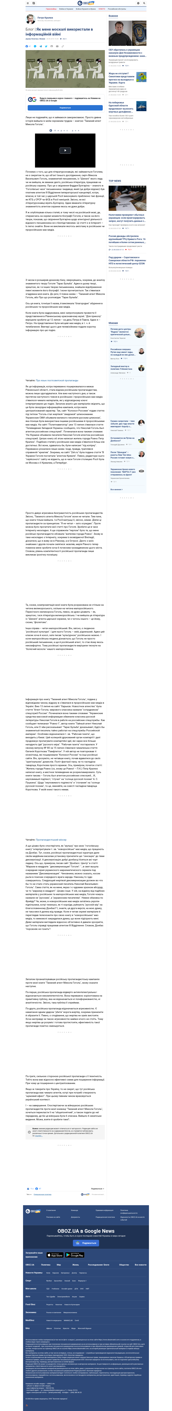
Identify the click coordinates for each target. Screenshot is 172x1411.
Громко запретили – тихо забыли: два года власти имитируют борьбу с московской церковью (123, 424)
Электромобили (63, 1297)
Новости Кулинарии (72, 1305)
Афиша (49, 1328)
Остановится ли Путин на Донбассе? (122, 439)
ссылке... (39, 1136)
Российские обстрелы (117, 9)
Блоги (106, 1265)
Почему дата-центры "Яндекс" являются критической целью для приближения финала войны (121, 332)
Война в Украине (66, 9)
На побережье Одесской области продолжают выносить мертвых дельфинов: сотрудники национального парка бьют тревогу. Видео (121, 107)
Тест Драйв (50, 1297)
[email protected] (54, 1392)
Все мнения (116, 489)
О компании (51, 1210)
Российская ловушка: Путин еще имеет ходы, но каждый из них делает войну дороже (123, 352)
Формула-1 (82, 1281)
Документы (75, 1217)
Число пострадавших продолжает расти (125, 246)
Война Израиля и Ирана (86, 9)
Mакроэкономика (70, 1312)
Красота (66, 1328)
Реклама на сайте (53, 1217)
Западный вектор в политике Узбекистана (121, 367)
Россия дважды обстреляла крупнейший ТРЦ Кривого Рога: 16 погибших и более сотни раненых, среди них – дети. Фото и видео (127, 239)
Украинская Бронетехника (120, 478)
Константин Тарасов (118, 338)
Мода (73, 1328)
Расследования (95, 1265)
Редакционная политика (42, 1194)
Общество (124, 1265)
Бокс (74, 1281)
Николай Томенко (117, 430)
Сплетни (57, 1328)
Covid (77, 1320)
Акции (74, 1297)
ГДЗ (47, 1289)
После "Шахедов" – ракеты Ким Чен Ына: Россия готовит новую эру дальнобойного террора (123, 455)
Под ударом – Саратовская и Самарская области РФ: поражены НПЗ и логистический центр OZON (127, 260)
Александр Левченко (118, 373)
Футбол (49, 1281)
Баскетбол (58, 1281)
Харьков (55, 1273)
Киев (48, 1273)
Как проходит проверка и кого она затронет (127, 225)
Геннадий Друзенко (118, 445)
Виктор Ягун (115, 359)
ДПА (76, 1289)
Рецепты (49, 1305)
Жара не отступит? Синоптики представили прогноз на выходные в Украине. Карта (121, 78)
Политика (45, 1265)
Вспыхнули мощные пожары (120, 267)
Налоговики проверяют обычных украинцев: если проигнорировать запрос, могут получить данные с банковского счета (127, 218)
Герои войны (51, 9)
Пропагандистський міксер (51, 839)
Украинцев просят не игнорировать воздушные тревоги (123, 61)
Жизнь (75, 1265)
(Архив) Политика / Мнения (35, 39)
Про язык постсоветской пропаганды (57, 380)
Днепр (74, 1273)
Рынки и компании (53, 1312)
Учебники (55, 1289)
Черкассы (83, 1273)
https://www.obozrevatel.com (108, 1340)
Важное (113, 15)
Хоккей (67, 1281)
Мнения (113, 322)
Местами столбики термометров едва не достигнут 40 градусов (118, 89)
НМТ (87, 1289)
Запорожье (65, 1273)
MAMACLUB (68, 1320)
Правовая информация (104, 1210)
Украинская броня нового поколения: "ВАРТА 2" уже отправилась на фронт (123, 472)
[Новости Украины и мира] (85, 1195)
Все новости (140, 1265)
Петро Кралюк (45, 17)
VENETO (101, 9)
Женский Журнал (84, 1328)
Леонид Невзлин (116, 462)
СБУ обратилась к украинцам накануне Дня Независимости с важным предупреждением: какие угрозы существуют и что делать (127, 53)
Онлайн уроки (66, 1289)
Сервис (82, 1297)
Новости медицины (54, 1320)
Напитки (58, 1305)
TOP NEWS (115, 180)
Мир (59, 1265)
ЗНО (81, 1289)
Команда (74, 1210)
